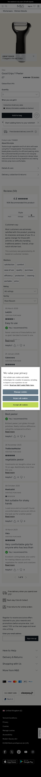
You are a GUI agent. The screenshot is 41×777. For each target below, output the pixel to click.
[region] (20, 388)
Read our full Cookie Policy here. (22, 385)
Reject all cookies (20, 398)
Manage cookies (20, 392)
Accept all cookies (20, 405)
